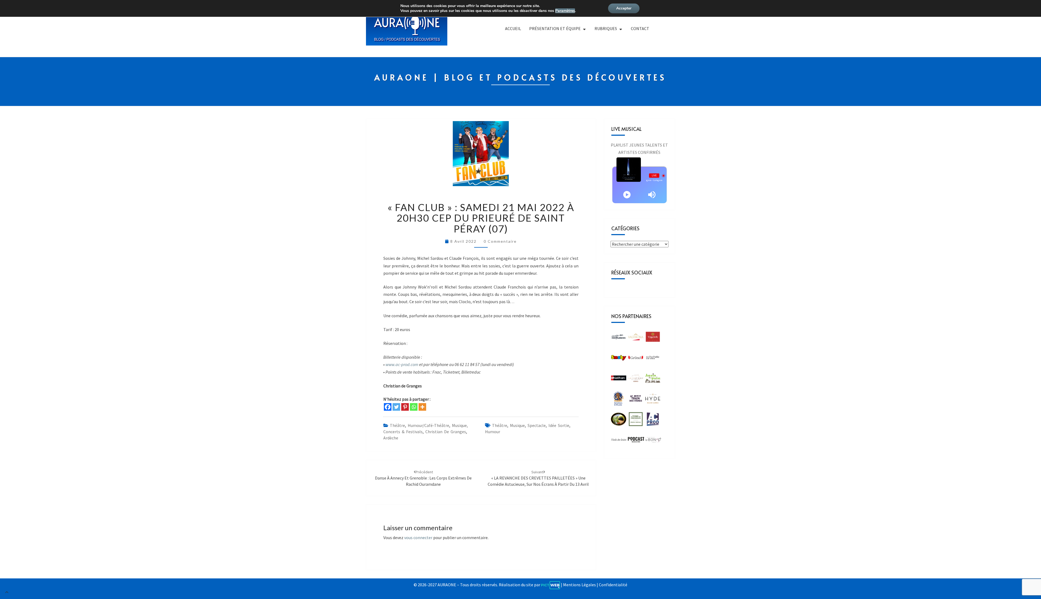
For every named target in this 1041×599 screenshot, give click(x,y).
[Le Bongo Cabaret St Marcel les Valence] (653, 441)
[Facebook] (387, 407)
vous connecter (418, 537)
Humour (492, 431)
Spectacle (537, 425)
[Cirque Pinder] (636, 338)
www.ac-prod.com (401, 364)
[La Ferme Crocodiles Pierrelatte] (636, 420)
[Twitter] (396, 407)
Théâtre (397, 425)
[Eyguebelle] (653, 338)
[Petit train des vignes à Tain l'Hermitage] (636, 400)
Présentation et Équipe (555, 28)
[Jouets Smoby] (619, 359)
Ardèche (390, 438)
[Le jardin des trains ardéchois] (653, 379)
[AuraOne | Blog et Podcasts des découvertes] (406, 31)
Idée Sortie (558, 425)
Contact (640, 28)
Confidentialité (613, 584)
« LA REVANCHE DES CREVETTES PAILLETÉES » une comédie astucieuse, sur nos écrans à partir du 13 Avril (538, 478)
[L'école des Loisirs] (619, 441)
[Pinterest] (405, 407)
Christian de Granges (445, 431)
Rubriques (606, 28)
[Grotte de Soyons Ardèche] (619, 400)
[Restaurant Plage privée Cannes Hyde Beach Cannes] (653, 400)
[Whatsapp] (413, 407)
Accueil (513, 28)
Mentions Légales (579, 584)
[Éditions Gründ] (636, 359)
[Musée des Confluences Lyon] (619, 338)
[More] (422, 407)
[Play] (626, 194)
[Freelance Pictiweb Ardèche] (550, 584)
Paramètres (565, 10)
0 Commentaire (500, 241)
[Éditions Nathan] (619, 379)
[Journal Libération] (636, 441)
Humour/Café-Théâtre (428, 425)
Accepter (623, 8)
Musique (517, 425)
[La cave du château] (636, 379)
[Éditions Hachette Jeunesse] (653, 359)
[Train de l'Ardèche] (619, 420)
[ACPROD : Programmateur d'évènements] (653, 420)
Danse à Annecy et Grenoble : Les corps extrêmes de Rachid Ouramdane (423, 478)
